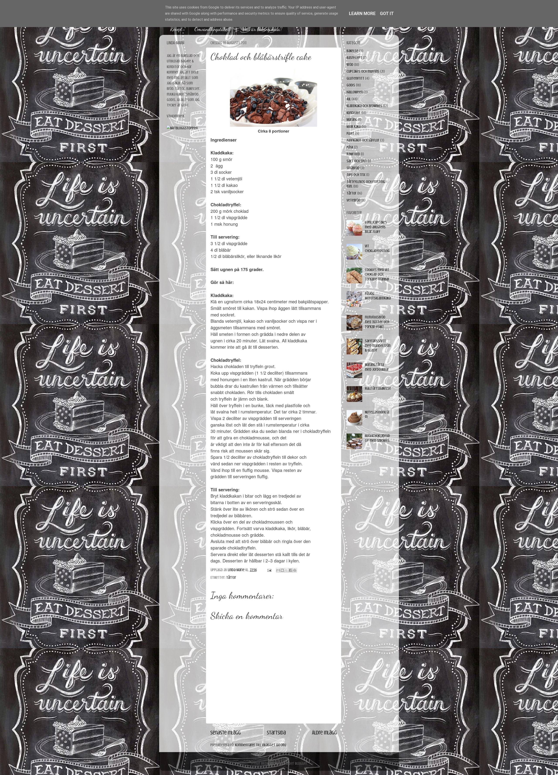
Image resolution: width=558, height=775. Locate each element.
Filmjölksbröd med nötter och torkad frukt (377, 322)
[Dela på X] (286, 570)
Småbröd (353, 168)
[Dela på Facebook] (290, 570)
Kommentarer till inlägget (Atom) (260, 745)
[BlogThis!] (282, 570)
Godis (351, 85)
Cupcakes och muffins (363, 71)
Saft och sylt (357, 161)
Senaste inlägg (225, 733)
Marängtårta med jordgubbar (377, 367)
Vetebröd (354, 200)
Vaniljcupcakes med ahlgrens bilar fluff (376, 227)
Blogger (301, 763)
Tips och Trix (356, 174)
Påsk (350, 147)
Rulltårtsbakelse (378, 388)
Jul (349, 99)
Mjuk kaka (354, 126)
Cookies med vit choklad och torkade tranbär (377, 274)
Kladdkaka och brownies (364, 106)
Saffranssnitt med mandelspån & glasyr (377, 345)
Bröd (350, 64)
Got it (387, 13)
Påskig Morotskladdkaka (378, 295)
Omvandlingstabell (212, 29)
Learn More (362, 13)
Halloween (355, 92)
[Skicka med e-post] (278, 570)
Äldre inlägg (324, 733)
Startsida (276, 733)
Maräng (352, 119)
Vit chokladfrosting (377, 248)
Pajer (350, 133)
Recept (176, 29)
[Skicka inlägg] (268, 570)
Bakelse (352, 51)
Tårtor (231, 577)
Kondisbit (354, 113)
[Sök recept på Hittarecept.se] (182, 128)
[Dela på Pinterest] (295, 570)
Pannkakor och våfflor (363, 140)
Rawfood (353, 154)
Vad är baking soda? (262, 29)
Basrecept (354, 57)
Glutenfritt (355, 78)
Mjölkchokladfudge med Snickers (377, 438)
